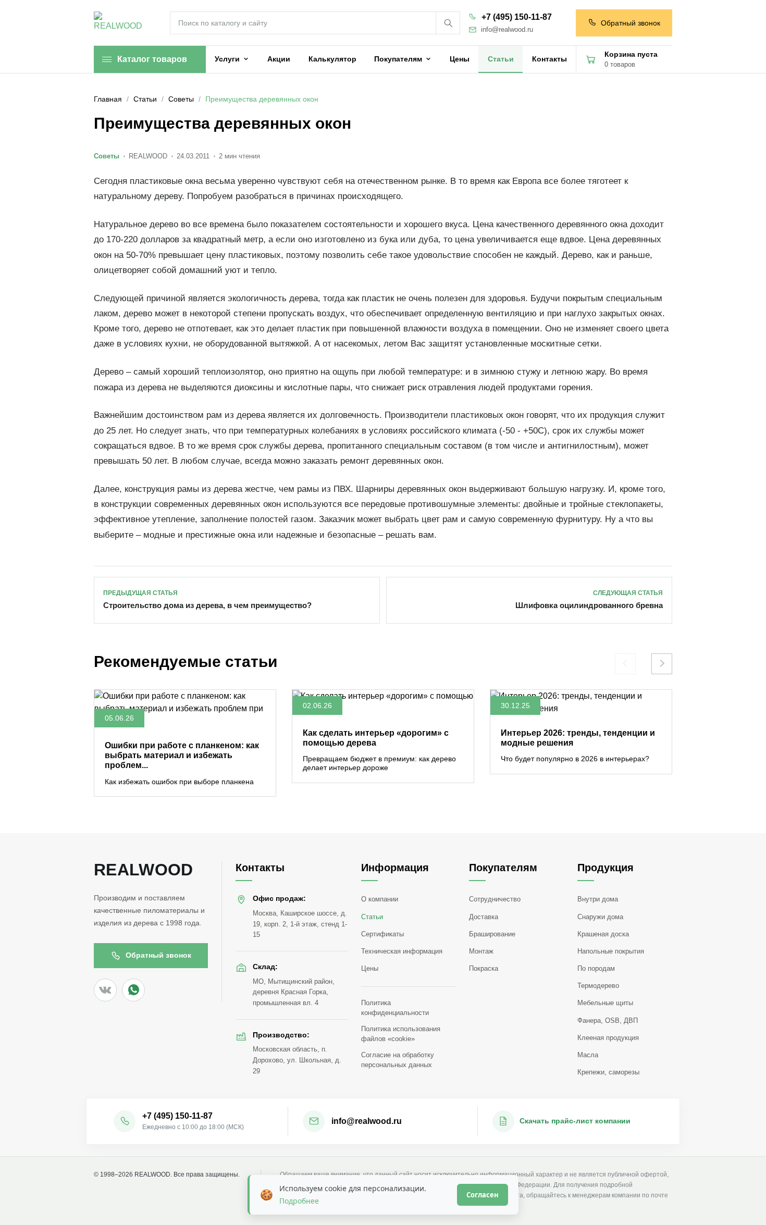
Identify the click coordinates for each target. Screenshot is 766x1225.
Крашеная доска (603, 934)
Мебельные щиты (605, 1003)
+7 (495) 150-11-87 (516, 17)
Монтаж (481, 951)
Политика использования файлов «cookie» (400, 1034)
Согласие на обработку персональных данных (397, 1060)
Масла (587, 1055)
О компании (379, 899)
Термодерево (598, 985)
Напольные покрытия (610, 951)
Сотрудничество (495, 899)
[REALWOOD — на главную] (120, 23)
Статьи (372, 917)
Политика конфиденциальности (395, 1008)
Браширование (492, 934)
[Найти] (448, 23)
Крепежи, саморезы (608, 1072)
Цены (369, 968)
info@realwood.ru (507, 29)
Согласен (482, 1194)
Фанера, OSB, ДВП (607, 1020)
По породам (596, 968)
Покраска (483, 968)
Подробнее (299, 1201)
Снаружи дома (600, 917)
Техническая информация (401, 951)
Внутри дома (597, 899)
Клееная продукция (608, 1038)
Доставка (483, 917)
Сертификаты (382, 934)
